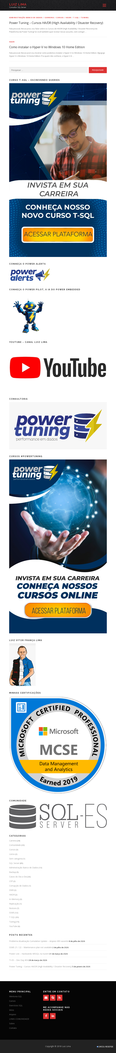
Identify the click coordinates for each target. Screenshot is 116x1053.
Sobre (12, 1023)
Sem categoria (15, 858)
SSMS (11, 912)
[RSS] (59, 998)
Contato (13, 1028)
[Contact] (46, 998)
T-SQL (76, 17)
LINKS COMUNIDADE (19, 1019)
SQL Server (14, 863)
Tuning (85, 17)
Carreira (49, 17)
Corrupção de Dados (18, 885)
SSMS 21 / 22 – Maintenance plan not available (30, 947)
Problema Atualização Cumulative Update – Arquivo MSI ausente (38, 941)
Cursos (60, 17)
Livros (12, 854)
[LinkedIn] (53, 1016)
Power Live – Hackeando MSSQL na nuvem (29, 953)
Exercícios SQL (16, 1005)
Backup (12, 872)
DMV (11, 890)
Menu (104, 5)
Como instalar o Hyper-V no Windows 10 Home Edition (47, 47)
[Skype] (53, 998)
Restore (12, 908)
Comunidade (15, 845)
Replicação (14, 903)
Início (11, 1010)
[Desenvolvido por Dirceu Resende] (105, 1047)
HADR (68, 17)
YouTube (13, 926)
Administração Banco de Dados (26, 17)
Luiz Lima (18, 4)
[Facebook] (46, 1016)
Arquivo (12, 1014)
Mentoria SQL (15, 996)
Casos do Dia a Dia (18, 876)
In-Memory (14, 899)
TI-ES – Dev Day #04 (18, 960)
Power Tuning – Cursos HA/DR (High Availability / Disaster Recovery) (56, 23)
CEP (11, 881)
